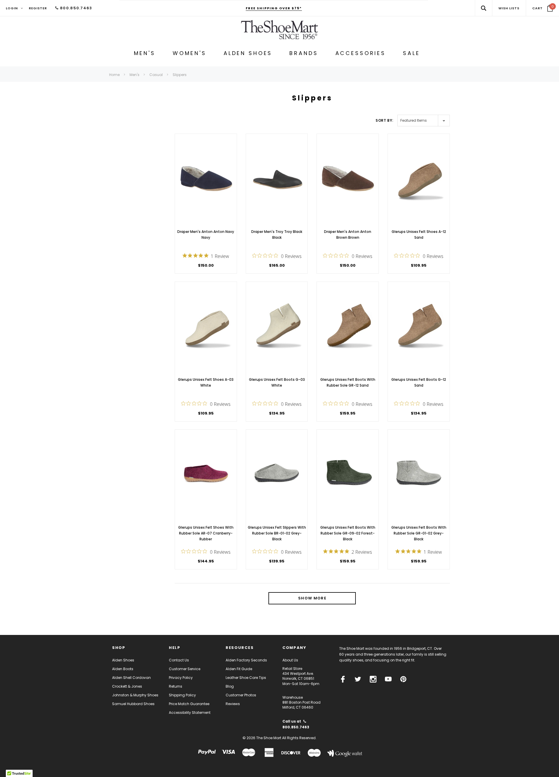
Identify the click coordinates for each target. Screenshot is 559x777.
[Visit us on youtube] (388, 679)
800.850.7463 (75, 8)
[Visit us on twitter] (358, 679)
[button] (542, 8)
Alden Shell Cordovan (131, 677)
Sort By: (384, 120)
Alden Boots (122, 668)
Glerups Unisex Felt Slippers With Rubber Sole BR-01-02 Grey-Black (277, 533)
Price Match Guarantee (189, 703)
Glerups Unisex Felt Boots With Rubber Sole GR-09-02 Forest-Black (347, 533)
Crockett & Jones (127, 686)
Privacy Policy (181, 677)
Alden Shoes (123, 660)
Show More (312, 598)
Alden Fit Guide (239, 668)
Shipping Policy (182, 695)
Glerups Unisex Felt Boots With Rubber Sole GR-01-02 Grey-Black (418, 533)
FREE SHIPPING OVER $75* (274, 8)
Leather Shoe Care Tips (246, 677)
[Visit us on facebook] (342, 679)
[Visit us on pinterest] (403, 679)
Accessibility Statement (189, 712)
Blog (230, 686)
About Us (290, 660)
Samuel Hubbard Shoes (133, 703)
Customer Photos (241, 695)
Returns (175, 686)
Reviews (233, 703)
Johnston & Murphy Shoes (135, 695)
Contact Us (179, 660)
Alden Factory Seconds (246, 660)
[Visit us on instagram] (373, 679)
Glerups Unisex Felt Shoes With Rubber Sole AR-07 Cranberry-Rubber (205, 533)
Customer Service (184, 668)
